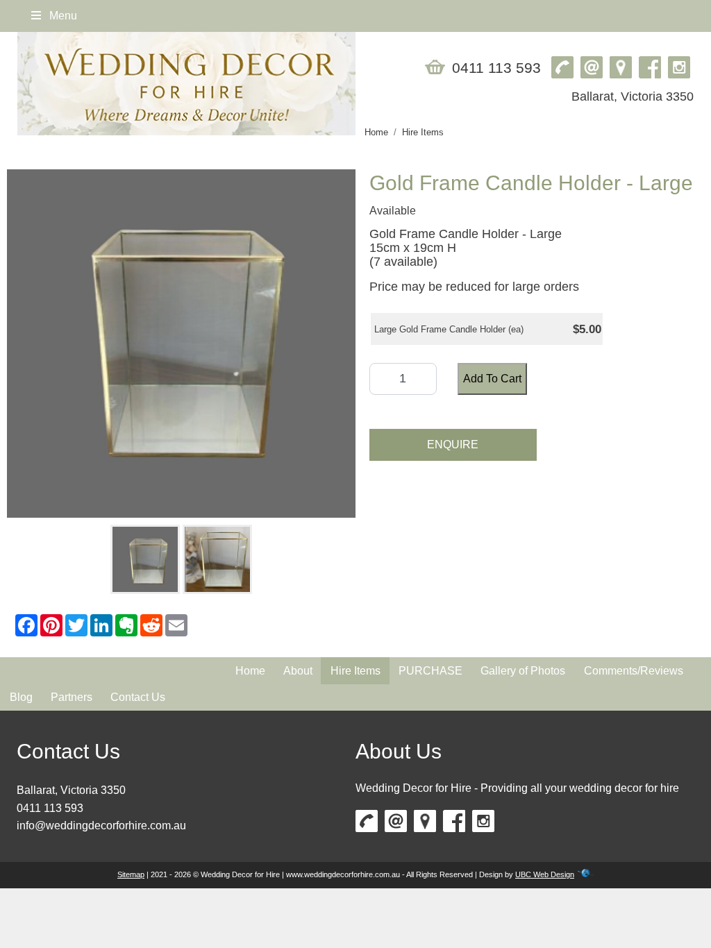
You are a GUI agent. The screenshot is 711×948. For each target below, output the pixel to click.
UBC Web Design (544, 874)
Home (376, 132)
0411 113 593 (50, 808)
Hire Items (423, 132)
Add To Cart (492, 378)
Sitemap (130, 874)
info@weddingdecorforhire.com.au (101, 825)
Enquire (452, 444)
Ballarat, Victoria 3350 (71, 790)
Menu (62, 16)
